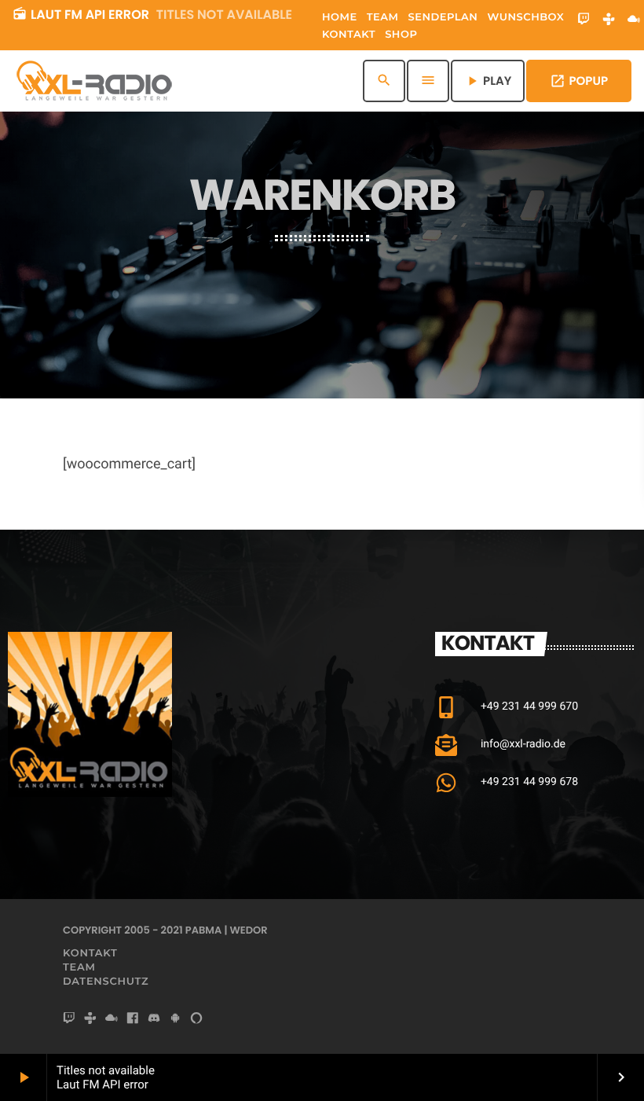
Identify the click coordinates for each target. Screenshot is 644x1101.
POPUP (579, 81)
